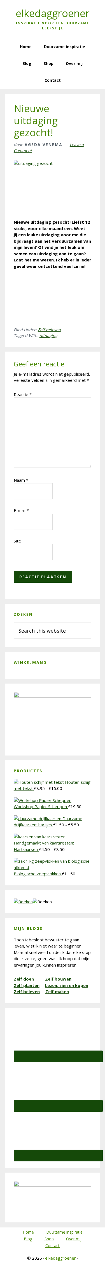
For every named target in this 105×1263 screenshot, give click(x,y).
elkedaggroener (53, 13)
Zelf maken (57, 991)
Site (17, 541)
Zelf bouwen (58, 979)
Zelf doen (24, 979)
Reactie (23, 394)
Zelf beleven (49, 329)
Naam (21, 480)
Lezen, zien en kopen (66, 985)
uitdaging (48, 335)
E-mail (21, 510)
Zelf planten (26, 985)
